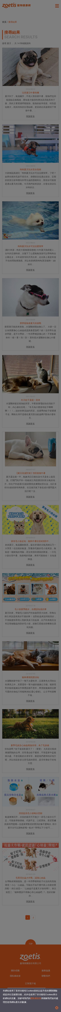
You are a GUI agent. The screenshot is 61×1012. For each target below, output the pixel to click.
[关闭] (56, 1007)
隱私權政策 (35, 998)
